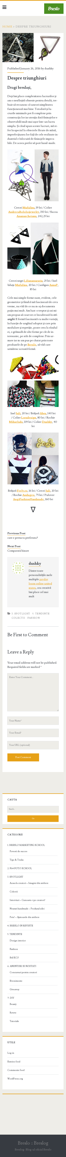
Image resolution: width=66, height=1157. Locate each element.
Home (7, 26)
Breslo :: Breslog (33, 1143)
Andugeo (28, 495)
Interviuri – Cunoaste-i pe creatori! (27, 900)
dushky (49, 68)
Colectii (18, 618)
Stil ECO (14, 957)
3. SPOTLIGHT (21, 613)
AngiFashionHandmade (28, 499)
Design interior (18, 940)
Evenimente (16, 981)
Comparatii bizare (18, 550)
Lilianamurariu (33, 281)
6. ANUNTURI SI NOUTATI (21, 966)
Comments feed (15, 1070)
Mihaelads (16, 422)
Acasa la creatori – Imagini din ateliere (29, 883)
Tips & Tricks (17, 859)
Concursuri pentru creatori (23, 972)
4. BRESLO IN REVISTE (20, 925)
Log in (10, 1053)
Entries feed (13, 1061)
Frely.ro (22, 491)
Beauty (13, 1004)
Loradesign (28, 417)
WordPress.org (15, 1078)
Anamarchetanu (26, 216)
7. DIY (10, 998)
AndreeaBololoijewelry (23, 212)
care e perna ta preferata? (22, 538)
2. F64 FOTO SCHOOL (19, 868)
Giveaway (14, 989)
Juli (18, 413)
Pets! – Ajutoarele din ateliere (24, 917)
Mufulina (28, 207)
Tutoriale (14, 1021)
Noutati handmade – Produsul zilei (27, 908)
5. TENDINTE (41, 613)
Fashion (33, 618)
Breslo (31, 344)
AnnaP (53, 285)
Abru (43, 413)
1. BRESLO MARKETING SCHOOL (26, 845)
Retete (13, 1012)
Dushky (47, 422)
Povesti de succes (18, 851)
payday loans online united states (40, 584)
